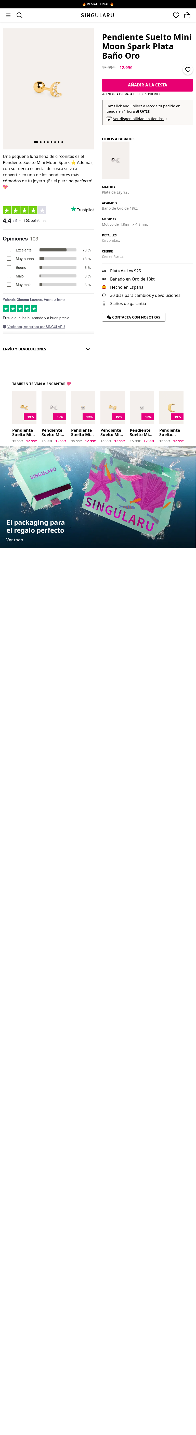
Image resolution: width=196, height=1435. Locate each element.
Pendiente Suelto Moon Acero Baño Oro (171, 432)
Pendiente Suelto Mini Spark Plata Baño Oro (83, 432)
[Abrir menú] (8, 15)
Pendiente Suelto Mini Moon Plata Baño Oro (24, 432)
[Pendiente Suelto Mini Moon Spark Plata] (115, 160)
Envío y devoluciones (24, 349)
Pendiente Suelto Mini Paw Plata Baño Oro (112, 432)
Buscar (19, 15)
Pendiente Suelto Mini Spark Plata (141, 432)
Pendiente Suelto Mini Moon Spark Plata (53, 432)
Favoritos (176, 15)
